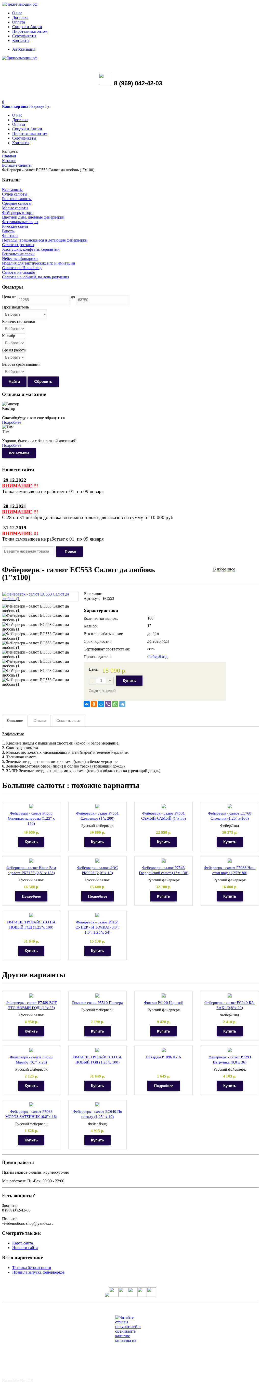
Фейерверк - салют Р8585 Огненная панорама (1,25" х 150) (31, 818)
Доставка (20, 17)
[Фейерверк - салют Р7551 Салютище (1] (97, 806)
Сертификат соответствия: (107, 649)
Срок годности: (97, 641)
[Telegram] (122, 704)
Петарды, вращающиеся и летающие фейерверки (44, 240)
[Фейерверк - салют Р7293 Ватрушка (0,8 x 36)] (230, 1050)
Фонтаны (10, 235)
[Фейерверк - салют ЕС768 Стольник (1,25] (230, 806)
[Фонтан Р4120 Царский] (164, 995)
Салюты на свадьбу (19, 272)
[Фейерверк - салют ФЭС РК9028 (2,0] (97, 861)
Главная (9, 156)
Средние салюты (16, 203)
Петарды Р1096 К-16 (163, 1057)
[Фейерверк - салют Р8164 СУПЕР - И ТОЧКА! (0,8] (97, 915)
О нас (17, 13)
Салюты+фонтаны (18, 245)
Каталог (9, 160)
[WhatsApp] (115, 704)
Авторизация (23, 49)
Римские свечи (15, 226)
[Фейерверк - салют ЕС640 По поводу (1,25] (97, 1104)
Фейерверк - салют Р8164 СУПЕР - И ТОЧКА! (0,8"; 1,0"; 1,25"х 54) (97, 927)
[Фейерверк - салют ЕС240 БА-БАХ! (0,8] (230, 995)
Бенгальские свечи (18, 254)
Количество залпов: (101, 618)
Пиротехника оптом (29, 31)
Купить (129, 680)
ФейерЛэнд (157, 656)
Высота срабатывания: (103, 634)
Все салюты (12, 189)
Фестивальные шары (20, 222)
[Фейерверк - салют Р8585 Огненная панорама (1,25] (31, 806)
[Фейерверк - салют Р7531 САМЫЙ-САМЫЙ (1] (164, 806)
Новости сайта (25, 1247)
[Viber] (108, 704)
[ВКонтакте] (87, 704)
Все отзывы (19, 453)
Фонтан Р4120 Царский (163, 1003)
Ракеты (8, 231)
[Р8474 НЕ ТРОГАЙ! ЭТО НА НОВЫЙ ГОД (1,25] (31, 915)
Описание (15, 721)
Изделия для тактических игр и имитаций (38, 263)
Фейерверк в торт (17, 212)
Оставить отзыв (69, 721)
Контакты (20, 40)
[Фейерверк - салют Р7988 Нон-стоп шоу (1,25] (230, 861)
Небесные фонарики (20, 258)
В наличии (93, 594)
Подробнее (11, 422)
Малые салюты (15, 208)
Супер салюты (14, 194)
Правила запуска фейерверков (38, 1272)
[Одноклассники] (94, 704)
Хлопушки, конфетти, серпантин (31, 249)
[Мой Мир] (101, 704)
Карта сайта (22, 1243)
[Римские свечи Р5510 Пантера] (97, 995)
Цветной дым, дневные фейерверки (33, 217)
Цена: (94, 669)
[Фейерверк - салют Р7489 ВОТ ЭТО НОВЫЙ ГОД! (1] (31, 995)
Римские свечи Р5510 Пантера (97, 1003)
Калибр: (91, 626)
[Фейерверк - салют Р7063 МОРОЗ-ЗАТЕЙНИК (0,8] (31, 1104)
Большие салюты (17, 165)
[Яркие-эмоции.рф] (19, 4)
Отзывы (40, 721)
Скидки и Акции (27, 27)
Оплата (18, 22)
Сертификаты (24, 36)
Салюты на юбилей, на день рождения (35, 277)
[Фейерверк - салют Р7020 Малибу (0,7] (31, 1050)
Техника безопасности (31, 1267)
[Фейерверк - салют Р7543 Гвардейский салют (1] (164, 861)
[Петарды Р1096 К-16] (164, 1050)
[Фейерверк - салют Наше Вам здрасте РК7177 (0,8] (31, 861)
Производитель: (97, 657)
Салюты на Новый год (22, 268)
